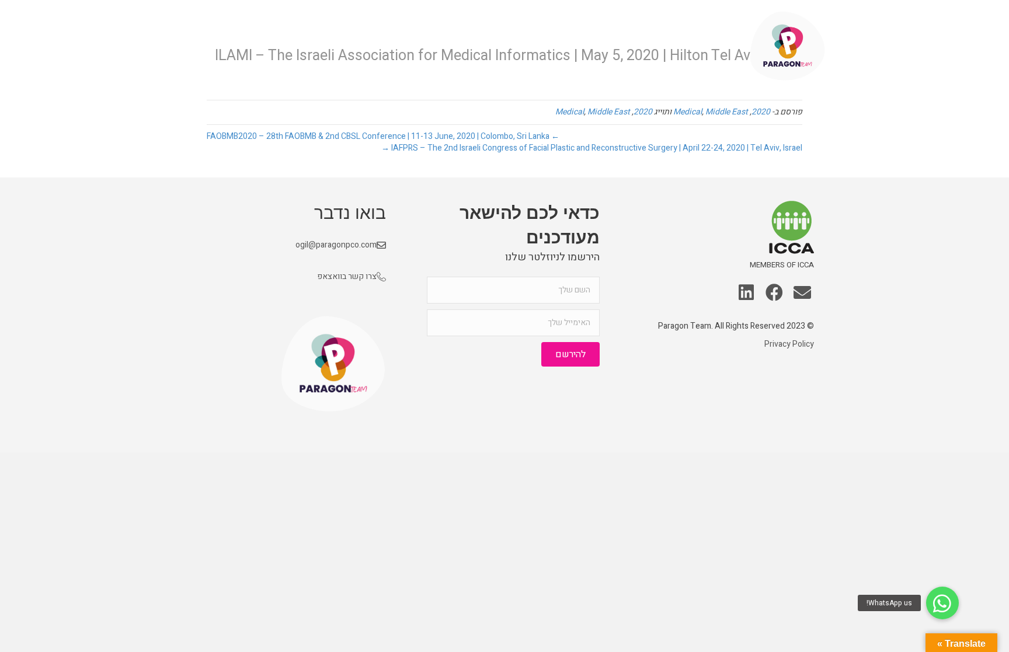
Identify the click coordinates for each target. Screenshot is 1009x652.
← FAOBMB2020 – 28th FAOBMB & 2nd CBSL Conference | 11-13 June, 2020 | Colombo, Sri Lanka (383, 136)
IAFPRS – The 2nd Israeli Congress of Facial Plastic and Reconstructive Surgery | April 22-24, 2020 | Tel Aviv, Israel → (591, 148)
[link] (708, 46)
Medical (687, 112)
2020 (760, 112)
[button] (802, 293)
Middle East (726, 112)
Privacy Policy (789, 344)
